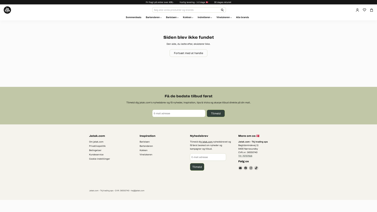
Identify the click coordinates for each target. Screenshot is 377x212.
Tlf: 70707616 (245, 155)
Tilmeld (216, 113)
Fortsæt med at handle (188, 53)
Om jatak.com (96, 141)
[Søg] (222, 10)
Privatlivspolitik (97, 146)
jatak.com (207, 141)
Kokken (187, 17)
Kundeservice (96, 154)
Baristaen (171, 17)
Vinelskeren (223, 17)
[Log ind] (357, 10)
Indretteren (204, 17)
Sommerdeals (133, 17)
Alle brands (242, 17)
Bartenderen (153, 17)
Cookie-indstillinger (99, 158)
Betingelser (95, 150)
